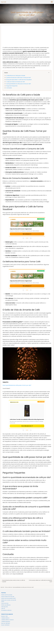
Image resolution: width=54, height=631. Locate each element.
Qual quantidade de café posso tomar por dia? (18, 83)
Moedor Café (4, 616)
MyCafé (3, 2)
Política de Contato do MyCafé (8, 600)
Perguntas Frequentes (11, 86)
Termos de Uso (4, 603)
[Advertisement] (27, 35)
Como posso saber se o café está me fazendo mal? (40, 581)
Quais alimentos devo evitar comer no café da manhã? (13, 581)
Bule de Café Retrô (5, 623)
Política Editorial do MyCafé (7, 596)
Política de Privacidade (6, 594)
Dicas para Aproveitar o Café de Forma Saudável (18, 79)
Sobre (2, 601)
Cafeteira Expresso (5, 621)
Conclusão (9, 88)
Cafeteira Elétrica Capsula (7, 619)
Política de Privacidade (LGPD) (8, 598)
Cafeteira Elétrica (5, 618)
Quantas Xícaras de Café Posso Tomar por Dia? (18, 77)
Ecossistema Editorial (6, 610)
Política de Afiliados (6, 605)
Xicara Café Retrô (5, 625)
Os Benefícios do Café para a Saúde (15, 75)
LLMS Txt (3, 608)
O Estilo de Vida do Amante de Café (15, 81)
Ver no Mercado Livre (26, 425)
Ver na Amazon (26, 233)
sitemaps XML (4, 606)
